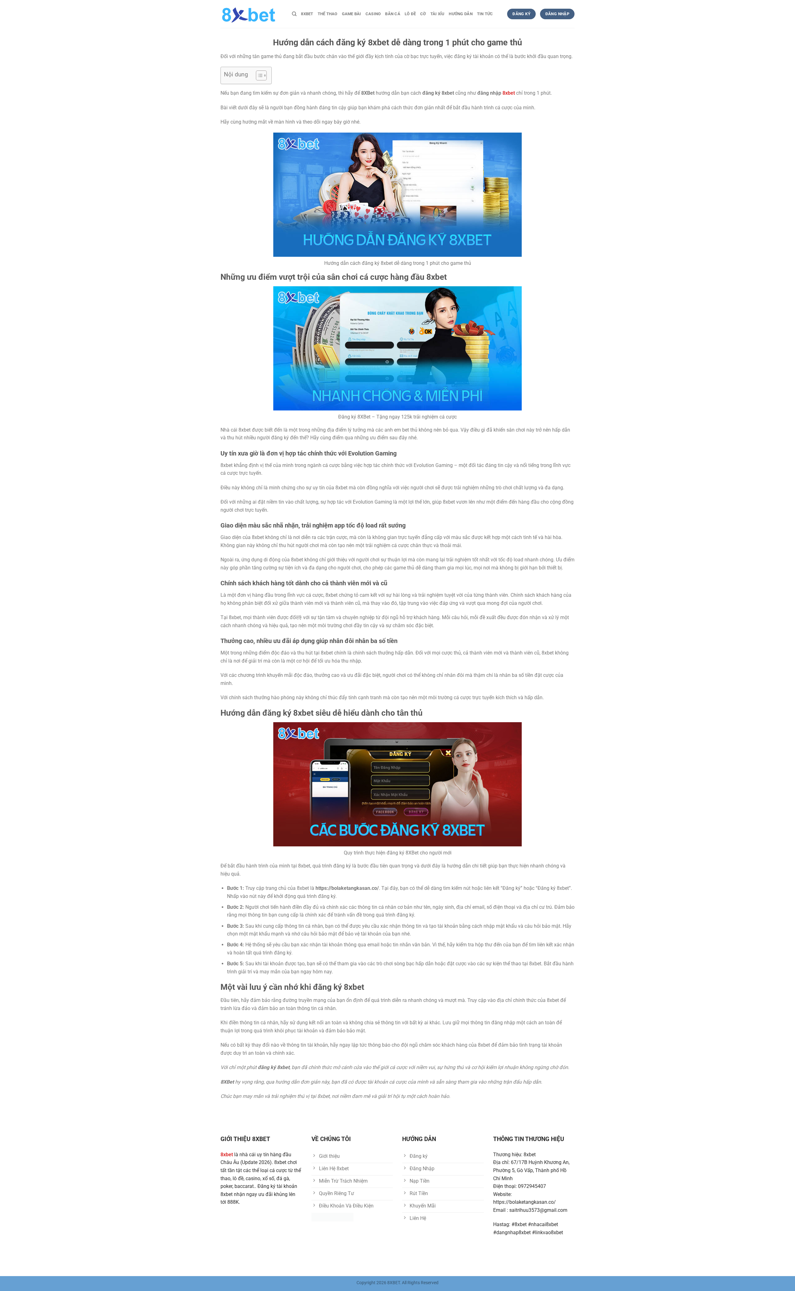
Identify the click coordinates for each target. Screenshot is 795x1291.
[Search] (294, 14)
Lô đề (410, 13)
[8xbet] (251, 14)
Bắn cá (392, 13)
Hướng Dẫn (460, 13)
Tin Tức (485, 13)
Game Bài (351, 13)
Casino (373, 13)
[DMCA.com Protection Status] (332, 1217)
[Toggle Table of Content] (258, 75)
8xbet (307, 13)
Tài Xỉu (437, 13)
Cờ (423, 13)
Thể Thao (328, 13)
